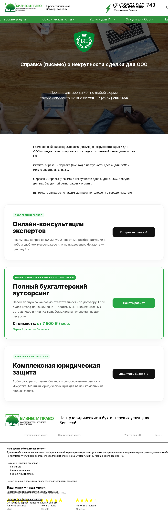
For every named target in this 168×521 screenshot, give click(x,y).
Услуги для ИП (101, 19)
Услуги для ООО (138, 19)
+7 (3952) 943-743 (133, 5)
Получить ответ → (134, 410)
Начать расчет (134, 481)
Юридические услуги (58, 19)
